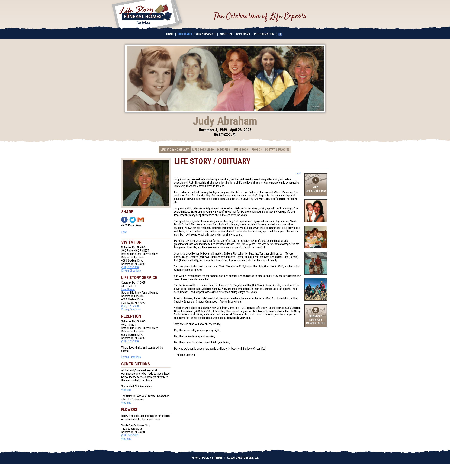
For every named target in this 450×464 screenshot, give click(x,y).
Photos (257, 149)
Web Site (126, 389)
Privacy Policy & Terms (207, 457)
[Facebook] (281, 34)
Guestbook (240, 149)
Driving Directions (131, 270)
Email (140, 220)
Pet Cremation (264, 34)
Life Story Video (203, 149)
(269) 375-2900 (130, 267)
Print (124, 232)
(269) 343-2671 (130, 435)
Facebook (124, 220)
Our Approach (205, 34)
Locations (243, 34)
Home (169, 34)
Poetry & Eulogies (277, 149)
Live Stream (128, 289)
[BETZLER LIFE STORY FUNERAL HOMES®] (147, 15)
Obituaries (185, 34)
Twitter (132, 220)
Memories (223, 149)
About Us (226, 34)
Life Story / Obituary (175, 149)
